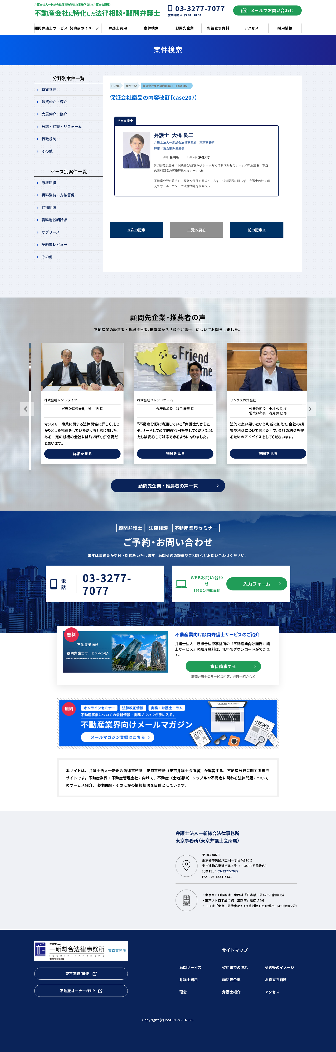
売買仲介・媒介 (54, 114)
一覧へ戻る (196, 229)
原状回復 (49, 182)
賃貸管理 (49, 89)
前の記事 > (257, 229)
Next (309, 409)
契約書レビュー (54, 244)
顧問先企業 (231, 979)
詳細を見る (75, 453)
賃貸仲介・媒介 (54, 101)
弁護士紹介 (231, 992)
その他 (47, 151)
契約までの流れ (235, 967)
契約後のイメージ (279, 967)
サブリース (51, 232)
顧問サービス (190, 967)
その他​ (47, 256)
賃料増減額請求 (54, 219)
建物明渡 (49, 207)
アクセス (272, 992)
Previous (27, 409)
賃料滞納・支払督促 (58, 195)
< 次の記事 (136, 229)
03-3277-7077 (107, 584)
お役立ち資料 (276, 979)
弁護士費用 (188, 979)
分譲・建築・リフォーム (62, 126)
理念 (183, 992)
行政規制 (49, 138)
